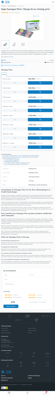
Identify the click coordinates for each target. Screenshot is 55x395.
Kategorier (9, 394)
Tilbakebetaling (4, 330)
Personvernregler (32, 328)
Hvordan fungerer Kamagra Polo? (12, 160)
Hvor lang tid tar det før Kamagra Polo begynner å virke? (17, 162)
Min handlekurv (46, 393)
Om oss (3, 375)
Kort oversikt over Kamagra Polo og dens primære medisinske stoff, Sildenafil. (20, 157)
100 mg (4, 74)
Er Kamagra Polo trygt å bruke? (12, 161)
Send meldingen (10, 306)
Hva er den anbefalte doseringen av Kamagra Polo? (16, 164)
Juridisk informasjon (32, 330)
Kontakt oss (4, 380)
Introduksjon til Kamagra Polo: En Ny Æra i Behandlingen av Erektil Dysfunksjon (21, 155)
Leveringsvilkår (4, 328)
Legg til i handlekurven (40, 83)
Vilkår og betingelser (6, 333)
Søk (27, 394)
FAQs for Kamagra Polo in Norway (10, 158)
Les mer (50, 54)
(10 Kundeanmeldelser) (14, 12)
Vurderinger (6, 291)
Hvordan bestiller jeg (34, 375)
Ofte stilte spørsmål (7, 378)
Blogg (29, 378)
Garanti (29, 333)
